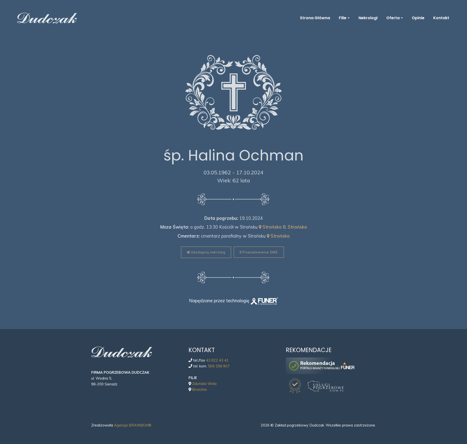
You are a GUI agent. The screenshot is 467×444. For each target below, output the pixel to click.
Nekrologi (368, 18)
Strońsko (279, 236)
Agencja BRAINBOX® (132, 425)
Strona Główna (315, 18)
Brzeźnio (199, 389)
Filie (342, 18)
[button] (12, 419)
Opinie (418, 18)
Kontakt (441, 18)
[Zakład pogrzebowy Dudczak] (154, 18)
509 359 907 (219, 366)
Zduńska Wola (204, 383)
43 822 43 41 (217, 360)
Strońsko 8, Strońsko (284, 227)
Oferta (393, 18)
